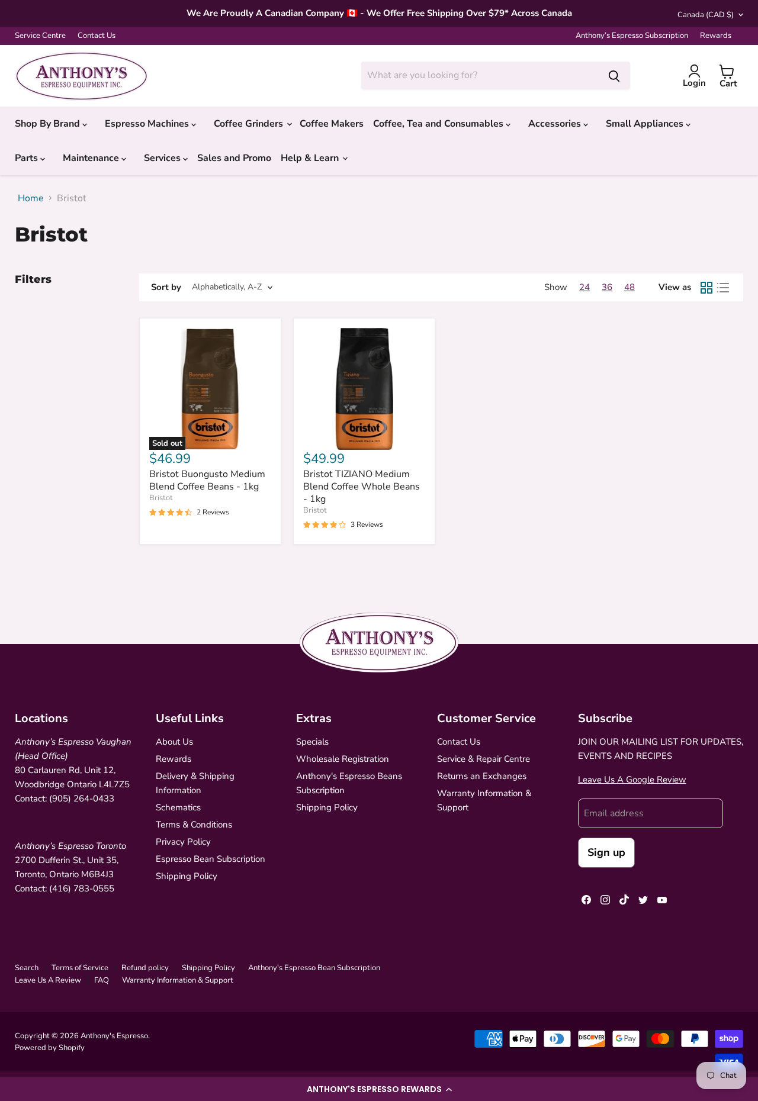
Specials (312, 742)
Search (26, 967)
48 (629, 287)
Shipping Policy (186, 876)
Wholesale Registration (342, 759)
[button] (379, 1089)
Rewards (715, 35)
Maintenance (92, 158)
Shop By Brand (48, 123)
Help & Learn (311, 158)
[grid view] (706, 287)
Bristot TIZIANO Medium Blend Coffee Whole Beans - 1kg (361, 487)
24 (584, 287)
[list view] (723, 287)
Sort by (166, 287)
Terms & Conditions (194, 824)
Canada (705, 14)
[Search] (614, 75)
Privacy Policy (183, 842)
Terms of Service (80, 967)
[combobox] (479, 75)
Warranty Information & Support (177, 980)
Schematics (178, 807)
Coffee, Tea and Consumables (439, 123)
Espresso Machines (148, 123)
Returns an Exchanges (481, 776)
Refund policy (145, 967)
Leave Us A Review (48, 980)
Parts (27, 158)
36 (607, 287)
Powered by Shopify (50, 1047)
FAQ (101, 980)
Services (163, 158)
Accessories (555, 123)
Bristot (161, 497)
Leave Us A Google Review (632, 779)
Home (31, 198)
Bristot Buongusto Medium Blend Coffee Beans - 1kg (207, 480)
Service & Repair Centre (483, 759)
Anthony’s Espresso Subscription (632, 35)
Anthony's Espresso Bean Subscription (314, 967)
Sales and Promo (234, 158)
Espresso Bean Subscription (210, 859)
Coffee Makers (332, 123)
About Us (174, 742)
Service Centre (40, 35)
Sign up (606, 852)
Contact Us (96, 35)
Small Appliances (646, 123)
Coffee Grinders (249, 123)
